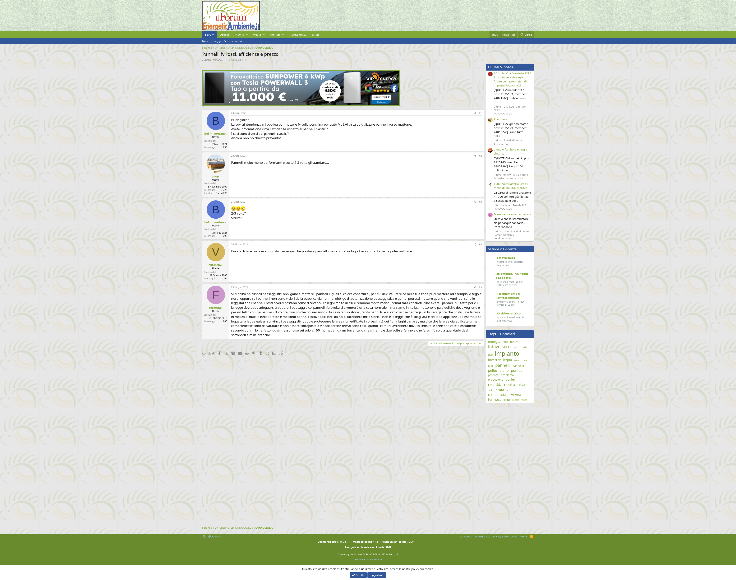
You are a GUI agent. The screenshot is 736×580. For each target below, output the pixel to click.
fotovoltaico (499, 346)
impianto (507, 353)
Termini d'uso (482, 536)
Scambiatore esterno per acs (512, 214)
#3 (480, 201)
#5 (480, 287)
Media (257, 34)
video (524, 399)
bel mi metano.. (214, 60)
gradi (523, 347)
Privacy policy (501, 536)
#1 (480, 113)
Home (523, 536)
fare (505, 342)
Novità (239, 34)
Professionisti (297, 34)
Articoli (225, 34)
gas (515, 347)
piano (504, 370)
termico (516, 395)
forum (514, 342)
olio (490, 366)
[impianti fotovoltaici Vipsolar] (301, 104)
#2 (480, 155)
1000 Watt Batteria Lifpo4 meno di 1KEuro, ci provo (511, 186)
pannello (518, 366)
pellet (492, 370)
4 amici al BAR (501, 144)
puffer (510, 379)
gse (490, 354)
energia (494, 341)
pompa (516, 370)
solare (522, 384)
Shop (315, 34)
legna (507, 360)
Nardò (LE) (221, 193)
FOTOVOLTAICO (503, 113)
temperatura (498, 394)
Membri (274, 34)
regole (515, 399)
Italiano (215, 536)
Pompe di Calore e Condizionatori (504, 236)
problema (507, 375)
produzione (495, 379)
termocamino (499, 399)
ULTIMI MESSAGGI (502, 67)
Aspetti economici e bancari (509, 178)
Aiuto (514, 536)
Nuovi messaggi (211, 41)
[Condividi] (475, 113)
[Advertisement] (317, 388)
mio (524, 360)
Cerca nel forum (233, 41)
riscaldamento (501, 384)
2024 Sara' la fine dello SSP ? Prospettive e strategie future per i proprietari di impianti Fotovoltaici (512, 79)
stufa (500, 389)
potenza (493, 375)
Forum (209, 34)
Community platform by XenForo (368, 554)
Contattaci (466, 536)
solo (491, 390)
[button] (247, 34)
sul (508, 390)
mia (516, 360)
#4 (480, 244)
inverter (494, 360)
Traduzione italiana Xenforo (368, 559)
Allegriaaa (500, 119)
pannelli (502, 365)
